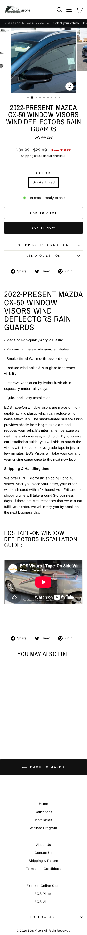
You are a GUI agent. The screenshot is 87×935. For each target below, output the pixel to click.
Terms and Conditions (43, 869)
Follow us (42, 917)
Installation (43, 820)
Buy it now (44, 227)
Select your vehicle (66, 23)
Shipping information (43, 244)
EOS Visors (35, 453)
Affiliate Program (43, 828)
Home (43, 804)
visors (9, 448)
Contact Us (43, 853)
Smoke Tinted (43, 182)
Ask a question (43, 255)
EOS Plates (43, 893)
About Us (43, 845)
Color (43, 172)
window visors (39, 407)
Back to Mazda (47, 767)
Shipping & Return (43, 861)
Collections (43, 812)
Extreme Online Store (43, 885)
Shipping (27, 156)
